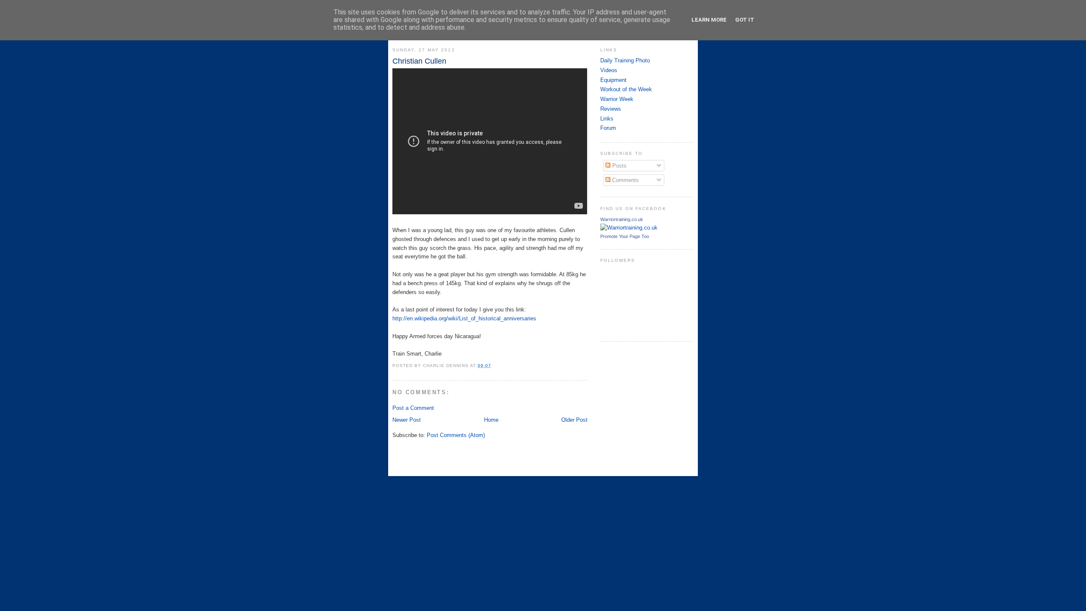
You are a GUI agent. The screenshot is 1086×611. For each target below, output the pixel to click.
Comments (624, 180)
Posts (618, 166)
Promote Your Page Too (624, 236)
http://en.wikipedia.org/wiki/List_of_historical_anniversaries (464, 318)
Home (491, 420)
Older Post (574, 420)
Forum (608, 128)
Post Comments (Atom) (456, 435)
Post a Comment (413, 408)
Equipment (613, 80)
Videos (608, 70)
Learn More (709, 20)
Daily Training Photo (625, 60)
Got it (744, 20)
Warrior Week (616, 99)
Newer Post (406, 420)
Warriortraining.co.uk (621, 219)
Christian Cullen (419, 61)
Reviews (610, 109)
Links (606, 118)
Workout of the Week (626, 89)
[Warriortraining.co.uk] (629, 227)
